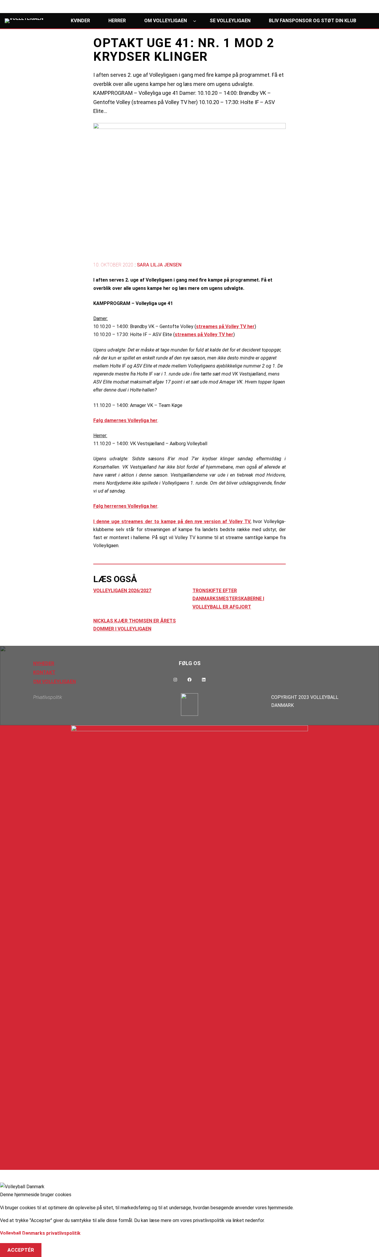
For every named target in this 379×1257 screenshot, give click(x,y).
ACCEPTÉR (20, 1250)
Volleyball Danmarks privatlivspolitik (40, 1233)
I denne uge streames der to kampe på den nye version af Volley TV (171, 521)
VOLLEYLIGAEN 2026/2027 (122, 590)
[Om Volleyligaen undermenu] (194, 20)
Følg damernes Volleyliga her (125, 420)
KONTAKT (44, 672)
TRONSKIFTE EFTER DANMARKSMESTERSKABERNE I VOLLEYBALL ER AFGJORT (228, 598)
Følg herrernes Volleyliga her (125, 506)
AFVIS (14, 1241)
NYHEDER (43, 663)
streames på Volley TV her (225, 326)
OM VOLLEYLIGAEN (54, 681)
